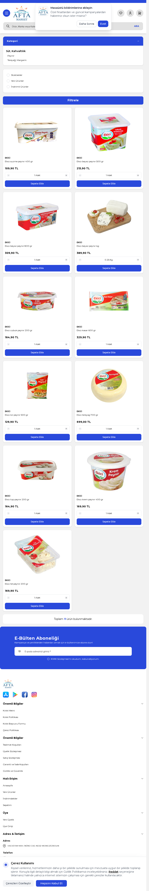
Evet (103, 23)
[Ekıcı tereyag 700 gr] (109, 385)
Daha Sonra (86, 23)
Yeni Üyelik (8, 819)
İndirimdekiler (10, 798)
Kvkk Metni (9, 710)
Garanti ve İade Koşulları (16, 764)
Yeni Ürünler (9, 792)
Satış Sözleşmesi (11, 757)
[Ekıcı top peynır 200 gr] (37, 470)
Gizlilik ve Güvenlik (13, 771)
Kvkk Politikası (10, 717)
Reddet (113, 871)
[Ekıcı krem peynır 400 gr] (109, 470)
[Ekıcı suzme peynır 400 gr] (37, 132)
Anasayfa (8, 785)
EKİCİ (8, 158)
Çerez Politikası (11, 730)
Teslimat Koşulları (12, 744)
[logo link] (22, 13)
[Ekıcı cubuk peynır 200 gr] (37, 301)
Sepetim (7, 805)
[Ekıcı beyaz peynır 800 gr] (37, 216)
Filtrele (73, 100)
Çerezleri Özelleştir (18, 883)
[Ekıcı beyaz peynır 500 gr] (109, 132)
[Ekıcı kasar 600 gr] (109, 301)
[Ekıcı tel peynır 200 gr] (37, 554)
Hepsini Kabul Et (51, 883)
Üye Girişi (8, 826)
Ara (136, 26)
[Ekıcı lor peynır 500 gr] (37, 385)
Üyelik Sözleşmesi (12, 751)
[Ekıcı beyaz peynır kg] (109, 216)
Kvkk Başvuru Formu (14, 723)
